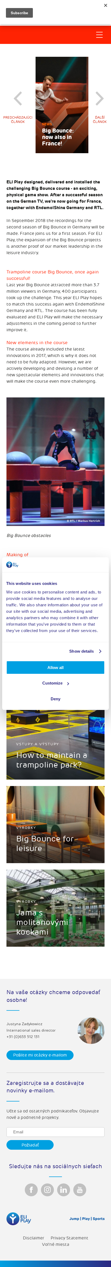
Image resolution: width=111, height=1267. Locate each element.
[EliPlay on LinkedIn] (63, 1189)
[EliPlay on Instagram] (47, 1189)
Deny (55, 699)
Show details (81, 651)
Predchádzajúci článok (17, 120)
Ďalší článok (100, 120)
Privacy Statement (69, 1238)
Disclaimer (33, 1238)
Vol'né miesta (55, 1244)
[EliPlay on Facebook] (31, 1189)
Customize (52, 683)
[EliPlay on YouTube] (79, 1189)
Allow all (55, 667)
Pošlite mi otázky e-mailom (40, 1055)
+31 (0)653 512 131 (22, 1037)
